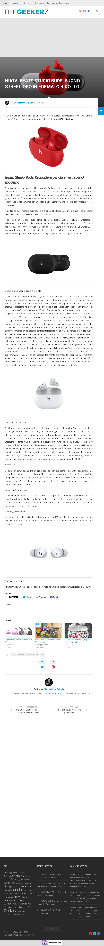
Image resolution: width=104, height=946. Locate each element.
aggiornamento (15, 873)
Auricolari (20, 655)
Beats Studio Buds (32, 655)
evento (7, 883)
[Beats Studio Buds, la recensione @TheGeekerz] (48, 630)
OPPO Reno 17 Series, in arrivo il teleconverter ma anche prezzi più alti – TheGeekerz (84, 910)
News (12, 894)
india (29, 886)
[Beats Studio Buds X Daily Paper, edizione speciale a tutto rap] (78, 630)
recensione (9, 900)
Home (4, 3)
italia (8, 890)
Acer (6, 872)
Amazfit (24, 873)
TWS (42, 655)
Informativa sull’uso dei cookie (59, 3)
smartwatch (9, 907)
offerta (17, 894)
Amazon (8, 876)
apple (25, 876)
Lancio (16, 890)
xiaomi (21, 914)
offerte (23, 893)
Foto (13, 883)
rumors (20, 900)
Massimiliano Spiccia (23, 103)
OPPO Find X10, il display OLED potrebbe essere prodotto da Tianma (83, 884)
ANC (13, 655)
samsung (9, 903)
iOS (5, 890)
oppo (30, 893)
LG (23, 890)
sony (16, 908)
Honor (15, 887)
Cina (13, 879)
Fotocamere (28, 883)
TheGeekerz (22, 911)
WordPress (18, 935)
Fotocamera (19, 883)
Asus (30, 876)
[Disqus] (49, 753)
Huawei (23, 886)
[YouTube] (79, 10)
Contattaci (39, 3)
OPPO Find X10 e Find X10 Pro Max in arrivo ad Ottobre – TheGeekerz (83, 878)
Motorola (7, 894)
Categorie (14, 3)
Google (8, 886)
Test (21, 907)
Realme (25, 897)
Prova (17, 896)
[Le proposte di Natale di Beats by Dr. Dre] (18, 630)
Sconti (17, 904)
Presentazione (8, 897)
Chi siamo (28, 3)
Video (14, 914)
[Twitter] (84, 10)
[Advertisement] (52, 38)
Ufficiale (7, 914)
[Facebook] (89, 10)
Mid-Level (28, 890)
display (18, 880)
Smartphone (25, 904)
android (17, 876)
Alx (33, 935)
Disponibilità (25, 880)
